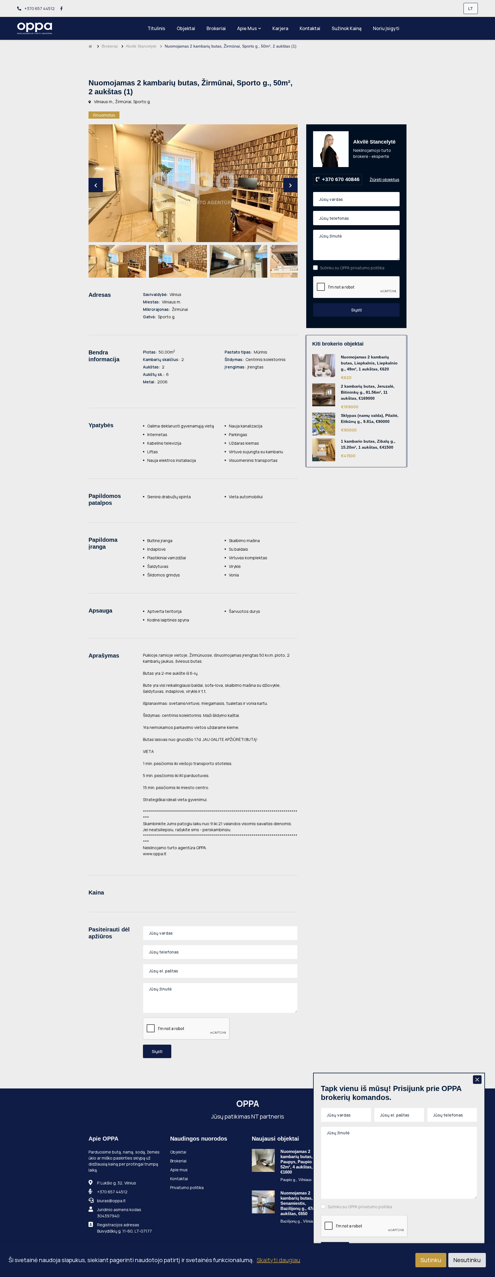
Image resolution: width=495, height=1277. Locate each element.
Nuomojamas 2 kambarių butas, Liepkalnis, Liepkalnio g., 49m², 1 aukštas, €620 (369, 363)
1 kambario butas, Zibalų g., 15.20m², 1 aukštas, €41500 (368, 444)
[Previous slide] (96, 185)
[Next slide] (290, 185)
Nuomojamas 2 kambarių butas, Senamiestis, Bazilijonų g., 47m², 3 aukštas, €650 (301, 1203)
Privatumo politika (187, 1187)
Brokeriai (216, 28)
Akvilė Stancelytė (141, 46)
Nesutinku (467, 1260)
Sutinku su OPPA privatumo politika (352, 267)
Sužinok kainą (347, 28)
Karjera (280, 28)
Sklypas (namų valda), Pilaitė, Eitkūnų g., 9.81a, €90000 (369, 418)
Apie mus (247, 28)
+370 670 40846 (341, 179)
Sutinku (431, 1260)
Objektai (186, 28)
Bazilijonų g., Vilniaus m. (301, 1221)
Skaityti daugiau (278, 1260)
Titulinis (156, 28)
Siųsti (157, 1051)
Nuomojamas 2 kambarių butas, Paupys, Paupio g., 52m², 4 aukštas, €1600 (299, 1161)
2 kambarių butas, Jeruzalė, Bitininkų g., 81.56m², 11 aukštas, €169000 (367, 392)
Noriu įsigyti (386, 28)
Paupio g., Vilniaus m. (298, 1180)
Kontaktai (310, 28)
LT (470, 8)
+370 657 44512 (39, 8)
